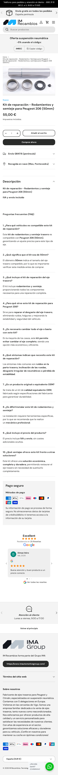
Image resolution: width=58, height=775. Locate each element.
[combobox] (29, 29)
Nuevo (6, 100)
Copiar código (35, 48)
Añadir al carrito (39, 133)
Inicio (5, 57)
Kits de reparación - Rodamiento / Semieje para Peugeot (25, 59)
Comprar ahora (29, 142)
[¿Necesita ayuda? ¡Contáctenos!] (49, 766)
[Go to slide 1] (27, 578)
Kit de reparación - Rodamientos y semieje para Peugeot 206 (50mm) (27, 61)
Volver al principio (29, 628)
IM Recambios (14, 768)
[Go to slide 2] (29, 578)
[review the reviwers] (12, 561)
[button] (47, 22)
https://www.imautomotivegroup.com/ (26, 664)
